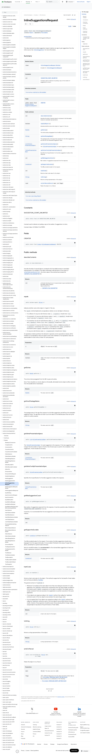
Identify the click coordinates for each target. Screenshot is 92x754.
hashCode (43, 170)
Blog (22, 736)
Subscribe (74, 750)
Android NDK (71, 736)
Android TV (47, 735)
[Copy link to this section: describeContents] (37, 257)
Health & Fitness (36, 729)
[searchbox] (10, 12)
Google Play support (84, 730)
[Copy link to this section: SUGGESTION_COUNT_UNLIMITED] (49, 213)
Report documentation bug (84, 727)
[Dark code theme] (75, 217)
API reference (6, 7)
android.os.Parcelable (39, 92)
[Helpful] (73, 15)
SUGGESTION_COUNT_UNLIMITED (49, 78)
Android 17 (59, 724)
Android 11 (59, 738)
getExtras (43, 130)
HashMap (40, 580)
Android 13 (59, 733)
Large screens (48, 726)
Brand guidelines (35, 750)
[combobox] (53, 1)
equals (42, 123)
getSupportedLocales (47, 164)
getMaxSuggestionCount (47, 158)
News (22, 733)
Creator (27, 104)
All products (74, 744)
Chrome (46, 744)
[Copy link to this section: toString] (30, 621)
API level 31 (73, 466)
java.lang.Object (28, 36)
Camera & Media (37, 731)
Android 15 (59, 729)
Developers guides (72, 729)
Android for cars (48, 733)
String (27, 136)
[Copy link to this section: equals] (29, 297)
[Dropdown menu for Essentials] (22, 1)
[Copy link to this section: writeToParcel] (34, 649)
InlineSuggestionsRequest (54, 68)
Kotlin (69, 26)
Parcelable (44, 32)
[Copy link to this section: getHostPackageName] (40, 401)
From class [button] (33, 196)
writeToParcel (45, 183)
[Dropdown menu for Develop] (32, 1)
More (37, 1)
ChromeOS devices (49, 730)
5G (33, 736)
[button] (9, 16)
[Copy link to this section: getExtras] (32, 368)
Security (23, 729)
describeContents (46, 116)
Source (22, 731)
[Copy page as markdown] (30, 24)
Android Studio (81, 1)
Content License (60, 696)
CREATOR (43, 102)
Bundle (27, 130)
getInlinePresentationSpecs (49, 144)
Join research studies (85, 732)
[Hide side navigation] (17, 751)
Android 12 (59, 736)
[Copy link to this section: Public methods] (38, 252)
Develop (28, 1)
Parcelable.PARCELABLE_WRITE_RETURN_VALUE (55, 677)
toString (43, 177)
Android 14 (59, 731)
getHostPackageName (46, 136)
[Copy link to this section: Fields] (30, 233)
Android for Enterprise (26, 727)
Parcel (51, 183)
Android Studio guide (73, 727)
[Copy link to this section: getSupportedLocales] (40, 530)
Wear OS (47, 728)
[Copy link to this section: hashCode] (32, 567)
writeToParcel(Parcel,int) (32, 272)
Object (31, 32)
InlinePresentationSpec (30, 144)
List (27, 144)
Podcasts (23, 738)
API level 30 (73, 19)
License (27, 750)
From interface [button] (36, 92)
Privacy (34, 733)
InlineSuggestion (39, 50)
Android (23, 724)
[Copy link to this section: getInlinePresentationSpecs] (44, 434)
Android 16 (59, 727)
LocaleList (28, 164)
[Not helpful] (75, 15)
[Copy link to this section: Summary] (33, 56)
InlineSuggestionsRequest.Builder (50, 65)
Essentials (17, 1)
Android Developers (28, 15)
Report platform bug (84, 724)
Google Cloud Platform (62, 744)
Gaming (35, 724)
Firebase (52, 744)
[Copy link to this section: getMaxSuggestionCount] (42, 496)
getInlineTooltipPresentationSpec (51, 150)
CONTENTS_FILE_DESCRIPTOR (31, 274)
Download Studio (72, 734)
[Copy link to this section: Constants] (33, 208)
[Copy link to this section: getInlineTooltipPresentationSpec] (48, 466)
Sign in (88, 1)
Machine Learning (37, 727)
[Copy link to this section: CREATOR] (32, 238)
